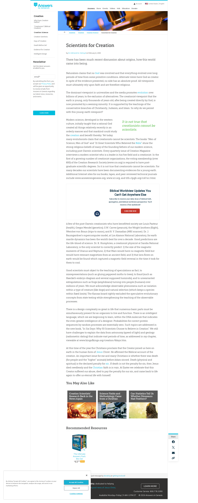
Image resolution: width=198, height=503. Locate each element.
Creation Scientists (41, 37)
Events (105, 8)
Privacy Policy (46, 84)
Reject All (76, 488)
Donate (134, 8)
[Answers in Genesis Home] (43, 6)
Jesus (99, 352)
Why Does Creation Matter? (41, 21)
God (97, 73)
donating (107, 476)
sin (107, 363)
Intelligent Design (40, 54)
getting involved (119, 476)
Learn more (150, 486)
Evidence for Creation (42, 50)
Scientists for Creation (109, 33)
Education (126, 8)
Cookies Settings (76, 493)
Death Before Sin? (40, 45)
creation (74, 135)
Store (98, 8)
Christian (98, 367)
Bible (138, 143)
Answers (91, 8)
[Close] (86, 475)
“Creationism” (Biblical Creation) (42, 27)
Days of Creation (40, 41)
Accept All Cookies (76, 482)
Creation (81, 33)
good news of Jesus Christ (103, 487)
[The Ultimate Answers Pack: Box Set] (79, 443)
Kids (118, 8)
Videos (112, 8)
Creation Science (92, 33)
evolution (143, 92)
